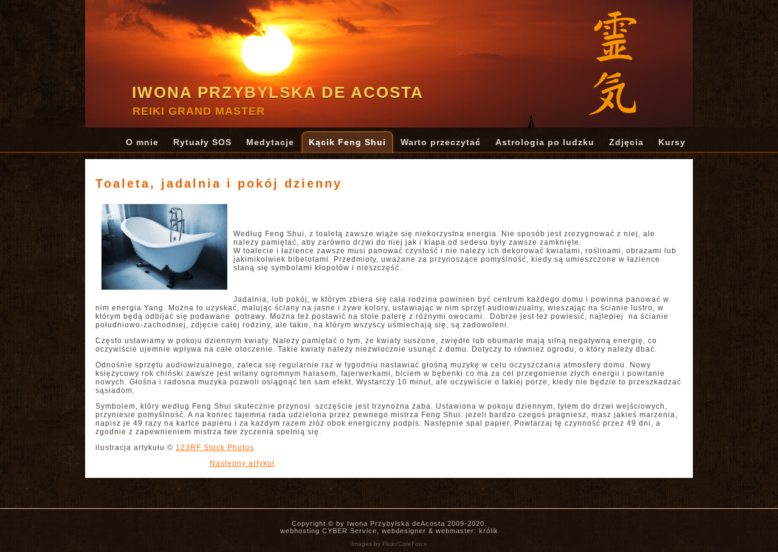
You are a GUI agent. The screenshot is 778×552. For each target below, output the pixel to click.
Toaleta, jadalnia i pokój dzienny (218, 183)
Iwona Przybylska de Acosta (278, 92)
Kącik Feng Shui (347, 142)
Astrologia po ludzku (544, 142)
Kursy (672, 142)
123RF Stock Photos (215, 447)
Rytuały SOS (202, 142)
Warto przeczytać (441, 142)
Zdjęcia (626, 142)
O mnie (142, 142)
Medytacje (270, 142)
